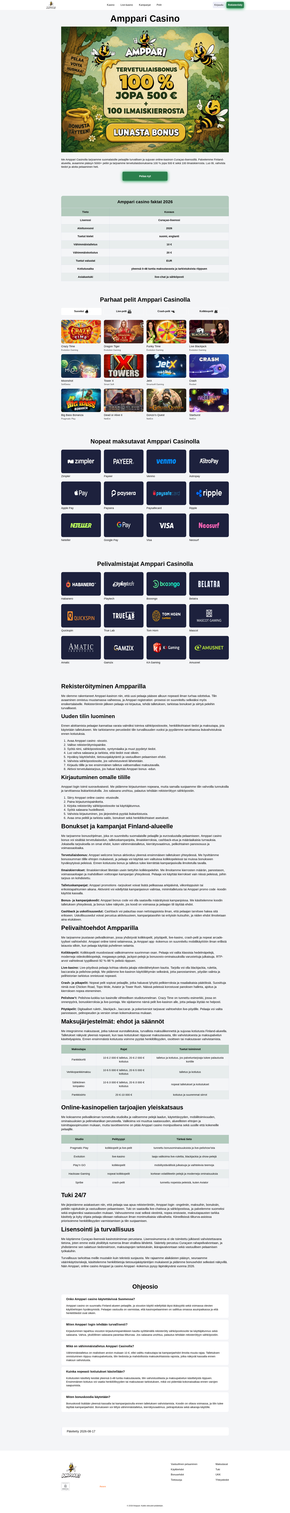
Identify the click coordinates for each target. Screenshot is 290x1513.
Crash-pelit (164, 311)
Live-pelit (121, 311)
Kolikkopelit (206, 311)
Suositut (79, 311)
